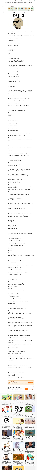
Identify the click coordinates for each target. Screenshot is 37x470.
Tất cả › (33, 6)
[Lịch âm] (3, 1)
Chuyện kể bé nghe (29, 2)
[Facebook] (5, 1)
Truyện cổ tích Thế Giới (15, 2)
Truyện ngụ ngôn (20, 2)
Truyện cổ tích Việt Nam (8, 2)
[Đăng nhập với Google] (30, 0)
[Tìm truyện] (34, 0)
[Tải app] (6, 1)
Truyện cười (24, 2)
